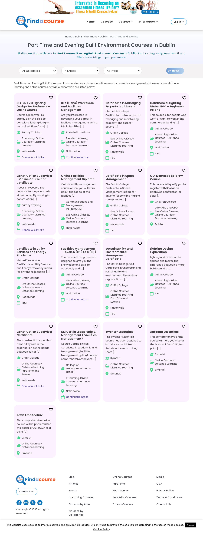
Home (91, 21)
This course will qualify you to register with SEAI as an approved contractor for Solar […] (168, 200)
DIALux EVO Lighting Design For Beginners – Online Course (33, 106)
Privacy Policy (165, 490)
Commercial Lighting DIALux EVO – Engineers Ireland (167, 106)
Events (73, 490)
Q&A (159, 484)
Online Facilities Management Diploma (78, 177)
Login (177, 22)
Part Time (119, 484)
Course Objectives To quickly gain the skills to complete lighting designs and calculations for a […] (33, 130)
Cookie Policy (101, 529)
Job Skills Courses (124, 497)
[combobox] (38, 70)
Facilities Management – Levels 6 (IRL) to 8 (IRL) (78, 250)
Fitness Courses (123, 504)
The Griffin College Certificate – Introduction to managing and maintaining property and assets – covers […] (123, 130)
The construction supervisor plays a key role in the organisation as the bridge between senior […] (34, 359)
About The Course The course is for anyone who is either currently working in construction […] (34, 203)
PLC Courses (121, 490)
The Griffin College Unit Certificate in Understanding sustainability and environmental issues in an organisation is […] (123, 281)
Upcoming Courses (81, 497)
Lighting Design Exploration (161, 250)
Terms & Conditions (169, 497)
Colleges (107, 21)
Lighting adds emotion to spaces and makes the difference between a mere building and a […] (167, 271)
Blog (71, 477)
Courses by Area (79, 504)
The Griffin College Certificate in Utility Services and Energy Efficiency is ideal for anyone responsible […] (34, 276)
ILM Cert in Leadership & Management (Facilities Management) (79, 335)
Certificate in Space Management (119, 177)
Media (160, 477)
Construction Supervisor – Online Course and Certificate (34, 179)
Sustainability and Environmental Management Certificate (119, 254)
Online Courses (122, 477)
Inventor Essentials (119, 332)
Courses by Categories (76, 513)
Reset (175, 70)
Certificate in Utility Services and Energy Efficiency (31, 252)
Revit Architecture (30, 415)
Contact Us (26, 491)
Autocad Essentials (164, 332)
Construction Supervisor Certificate (34, 333)
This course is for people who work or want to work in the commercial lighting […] (168, 128)
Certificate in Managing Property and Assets (123, 104)
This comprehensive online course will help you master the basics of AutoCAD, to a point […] (167, 351)
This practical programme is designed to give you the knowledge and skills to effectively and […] (78, 274)
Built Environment (86, 36)
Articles (73, 484)
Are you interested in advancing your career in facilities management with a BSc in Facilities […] (79, 130)
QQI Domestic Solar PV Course (166, 177)
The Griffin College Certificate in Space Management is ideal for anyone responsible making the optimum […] (122, 203)
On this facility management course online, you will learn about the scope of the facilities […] (79, 202)
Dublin (104, 36)
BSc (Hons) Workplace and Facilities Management (77, 106)
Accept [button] (190, 524)
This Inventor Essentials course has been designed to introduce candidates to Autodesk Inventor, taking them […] (123, 352)
